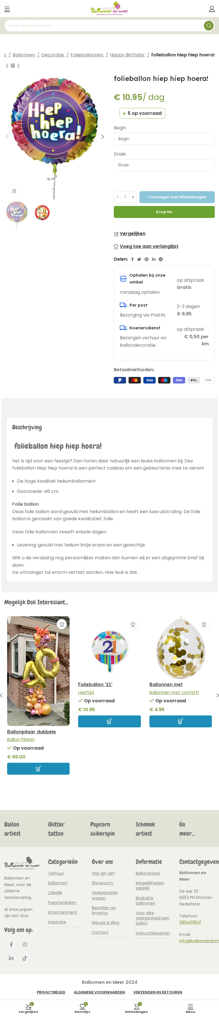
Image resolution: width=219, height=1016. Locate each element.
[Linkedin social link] (153, 259)
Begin (120, 128)
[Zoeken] (209, 25)
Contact (100, 932)
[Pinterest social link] (146, 259)
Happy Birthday (128, 55)
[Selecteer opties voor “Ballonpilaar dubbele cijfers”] (38, 769)
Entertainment (62, 912)
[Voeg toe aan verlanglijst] (62, 624)
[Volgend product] (18, 65)
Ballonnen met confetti (174, 692)
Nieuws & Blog (105, 922)
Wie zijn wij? (103, 873)
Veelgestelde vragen (105, 895)
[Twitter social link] (139, 259)
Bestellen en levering (104, 910)
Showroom (102, 883)
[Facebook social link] (132, 259)
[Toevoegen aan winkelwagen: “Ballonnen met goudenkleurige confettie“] (180, 721)
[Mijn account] (212, 8)
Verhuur (56, 873)
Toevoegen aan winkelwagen (177, 197)
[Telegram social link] (161, 259)
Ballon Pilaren (21, 739)
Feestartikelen (62, 902)
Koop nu (164, 212)
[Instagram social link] (25, 944)
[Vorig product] (7, 65)
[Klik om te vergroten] (14, 190)
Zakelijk (55, 892)
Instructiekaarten (153, 933)
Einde (120, 154)
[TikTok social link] (25, 958)
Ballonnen (24, 55)
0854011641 (190, 922)
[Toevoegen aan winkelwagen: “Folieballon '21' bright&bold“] (109, 721)
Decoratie (53, 55)
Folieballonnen (87, 55)
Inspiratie (57, 922)
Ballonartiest (148, 873)
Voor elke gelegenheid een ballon (152, 918)
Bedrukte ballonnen (145, 900)
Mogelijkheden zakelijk (150, 885)
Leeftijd (86, 692)
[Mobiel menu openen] (7, 8)
